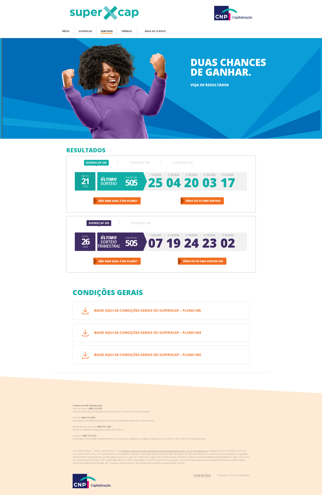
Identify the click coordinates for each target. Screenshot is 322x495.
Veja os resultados (210, 85)
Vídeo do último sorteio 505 (203, 261)
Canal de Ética (202, 475)
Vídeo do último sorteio (203, 200)
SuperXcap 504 (140, 163)
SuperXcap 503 (183, 163)
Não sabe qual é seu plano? (117, 200)
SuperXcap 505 (96, 163)
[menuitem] (66, 31)
